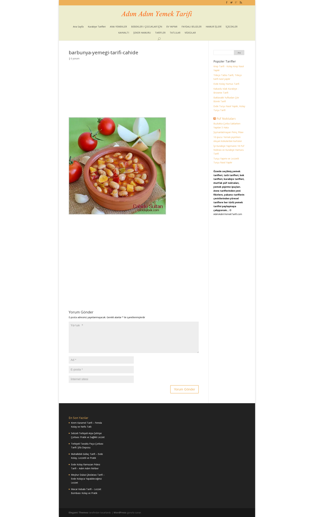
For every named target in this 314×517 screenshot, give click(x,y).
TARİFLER (160, 32)
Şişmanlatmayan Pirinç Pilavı (228, 132)
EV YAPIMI (171, 26)
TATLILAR (175, 32)
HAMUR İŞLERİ (213, 26)
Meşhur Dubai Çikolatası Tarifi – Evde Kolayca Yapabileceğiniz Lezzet (88, 478)
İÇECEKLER (231, 26)
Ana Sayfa (78, 26)
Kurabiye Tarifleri (97, 26)
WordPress (120, 512)
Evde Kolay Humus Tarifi (226, 83)
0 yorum (75, 58)
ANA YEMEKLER (118, 26)
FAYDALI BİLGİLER (191, 26)
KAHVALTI (123, 32)
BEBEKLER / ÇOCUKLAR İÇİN (146, 26)
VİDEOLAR (190, 32)
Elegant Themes (78, 512)
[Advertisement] (134, 93)
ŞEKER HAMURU (142, 32)
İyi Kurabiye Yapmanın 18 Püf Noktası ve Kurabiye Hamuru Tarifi (228, 149)
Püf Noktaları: (226, 119)
